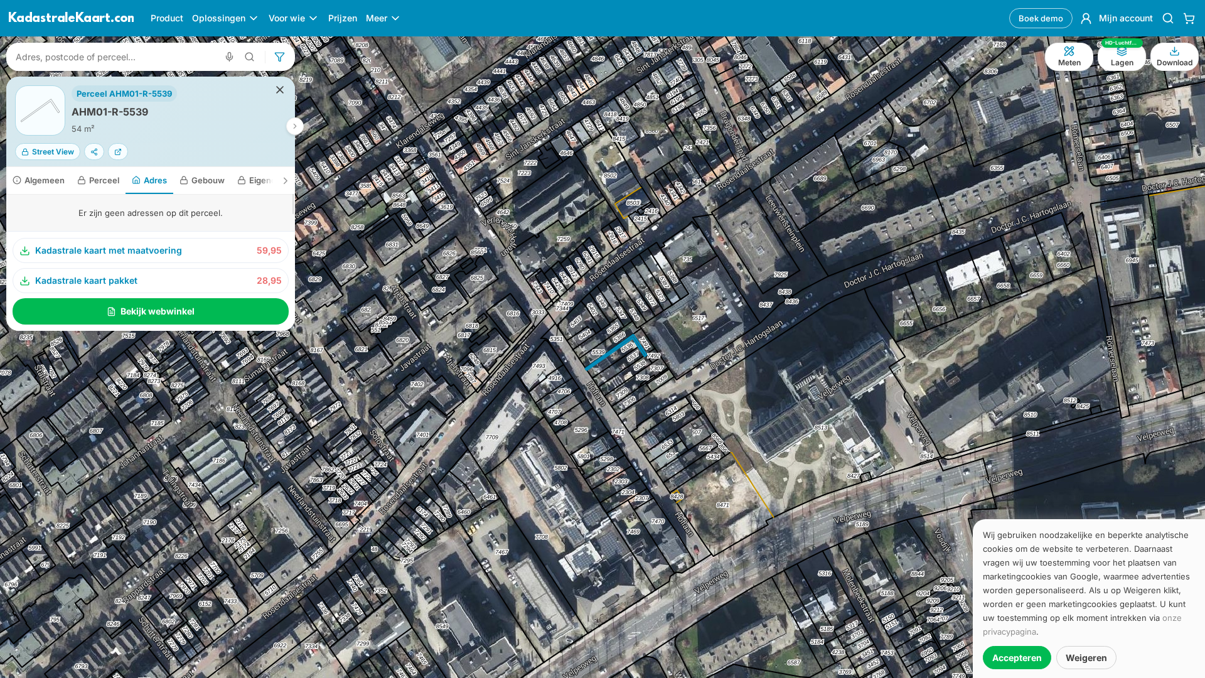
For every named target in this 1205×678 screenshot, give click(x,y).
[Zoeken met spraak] (229, 56)
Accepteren (1017, 657)
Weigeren (1086, 657)
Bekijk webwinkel (157, 311)
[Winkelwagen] (1189, 18)
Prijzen (342, 18)
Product (167, 18)
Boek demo (1041, 18)
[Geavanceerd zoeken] (250, 56)
